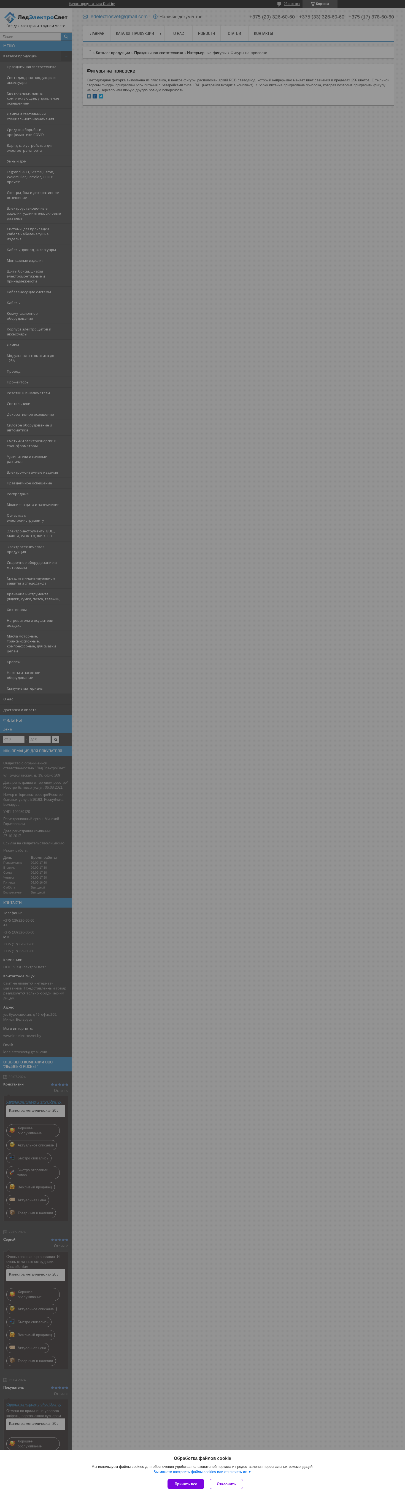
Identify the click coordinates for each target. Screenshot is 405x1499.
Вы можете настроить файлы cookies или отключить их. (200, 1472)
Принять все (186, 1484)
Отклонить (226, 1484)
